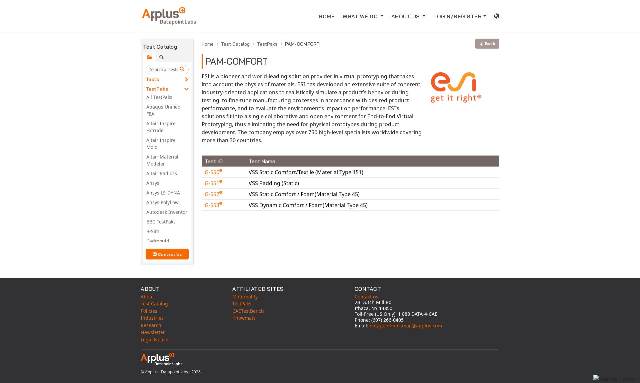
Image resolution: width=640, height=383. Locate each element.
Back (490, 43)
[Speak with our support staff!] (615, 379)
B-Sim (152, 231)
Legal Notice (154, 339)
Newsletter (153, 332)
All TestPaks (159, 97)
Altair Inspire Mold (161, 143)
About (147, 296)
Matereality (245, 296)
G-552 (213, 194)
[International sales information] (497, 16)
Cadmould (157, 241)
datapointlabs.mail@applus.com (406, 325)
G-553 (213, 205)
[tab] (149, 57)
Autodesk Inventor (166, 212)
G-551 (213, 183)
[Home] (169, 16)
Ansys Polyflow (162, 202)
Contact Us (170, 254)
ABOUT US (406, 16)
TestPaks (157, 89)
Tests (152, 79)
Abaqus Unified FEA (163, 110)
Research (151, 325)
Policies (149, 311)
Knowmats (244, 318)
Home (208, 44)
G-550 (213, 172)
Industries (152, 318)
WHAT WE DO (361, 16)
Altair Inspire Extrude (161, 127)
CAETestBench (248, 311)
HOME (327, 16)
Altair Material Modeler (162, 160)
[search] (183, 69)
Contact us (366, 296)
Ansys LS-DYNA (163, 193)
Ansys (152, 183)
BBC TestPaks (161, 221)
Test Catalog (236, 44)
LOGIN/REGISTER (457, 16)
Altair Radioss (161, 173)
